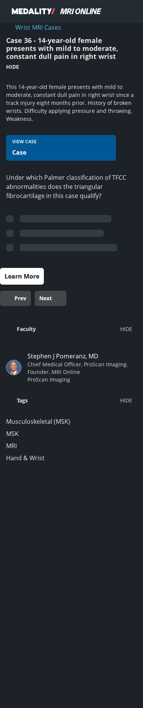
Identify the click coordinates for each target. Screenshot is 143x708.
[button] (69, 328)
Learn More (22, 276)
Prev (20, 298)
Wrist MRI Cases (38, 27)
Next (45, 298)
